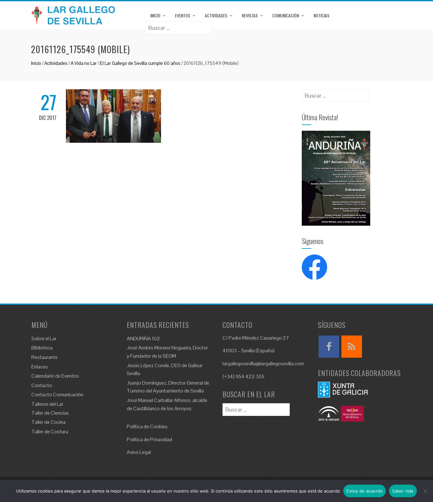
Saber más (402, 490)
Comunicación (285, 15)
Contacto (41, 385)
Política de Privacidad (149, 439)
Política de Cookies (147, 426)
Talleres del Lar (47, 404)
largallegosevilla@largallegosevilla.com (263, 363)
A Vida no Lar (84, 63)
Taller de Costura (49, 431)
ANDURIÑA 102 (143, 338)
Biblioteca (42, 347)
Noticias (321, 15)
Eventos (182, 15)
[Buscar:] (179, 25)
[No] (425, 491)
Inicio (155, 15)
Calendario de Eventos (55, 376)
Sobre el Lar (43, 338)
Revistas (250, 15)
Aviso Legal (139, 452)
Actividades (216, 15)
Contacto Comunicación (57, 394)
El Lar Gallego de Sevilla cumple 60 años (140, 63)
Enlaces (39, 366)
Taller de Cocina (48, 422)
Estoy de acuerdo (364, 490)
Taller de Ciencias (50, 413)
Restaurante (44, 357)
